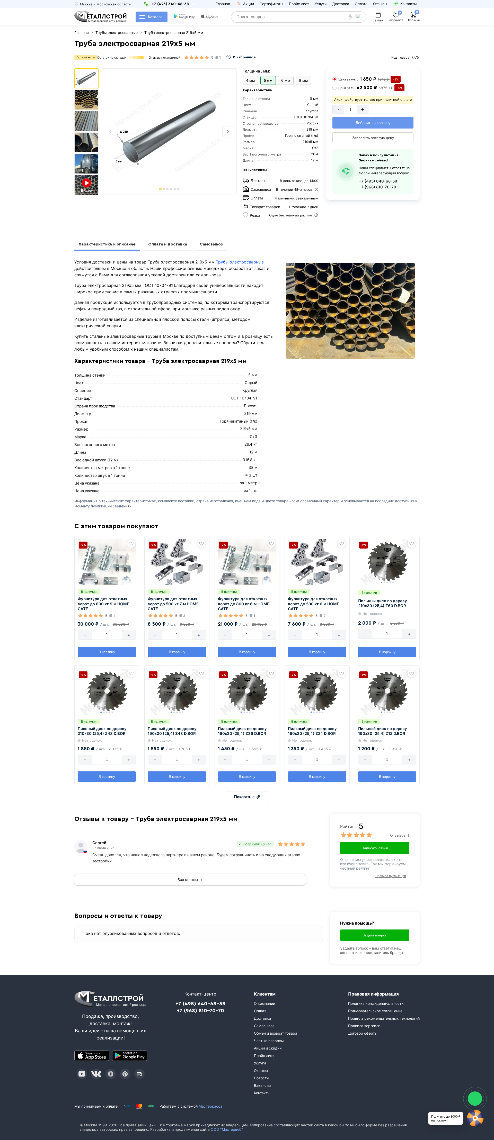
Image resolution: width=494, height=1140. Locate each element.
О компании (264, 1003)
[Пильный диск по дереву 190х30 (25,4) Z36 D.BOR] (247, 692)
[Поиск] (361, 17)
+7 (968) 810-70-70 (377, 187)
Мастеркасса (210, 1106)
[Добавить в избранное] (131, 544)
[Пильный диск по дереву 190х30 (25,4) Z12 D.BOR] (387, 692)
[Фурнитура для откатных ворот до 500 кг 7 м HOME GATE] (177, 562)
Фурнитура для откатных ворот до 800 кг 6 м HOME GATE (243, 603)
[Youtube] (82, 1074)
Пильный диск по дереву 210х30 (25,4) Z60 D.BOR (382, 603)
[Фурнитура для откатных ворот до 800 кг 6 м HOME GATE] (247, 562)
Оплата (361, 4)
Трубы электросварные (240, 262)
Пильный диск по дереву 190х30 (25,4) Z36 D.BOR (242, 731)
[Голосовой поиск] (350, 17)
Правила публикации (390, 876)
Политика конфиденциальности (375, 1003)
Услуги (321, 4)
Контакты (262, 1093)
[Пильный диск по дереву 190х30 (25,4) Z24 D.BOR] (317, 692)
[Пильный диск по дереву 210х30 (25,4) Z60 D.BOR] (387, 562)
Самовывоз (211, 244)
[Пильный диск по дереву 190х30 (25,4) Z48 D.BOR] (177, 692)
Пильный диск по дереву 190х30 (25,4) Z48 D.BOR (172, 731)
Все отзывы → (190, 879)
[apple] (210, 17)
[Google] (185, 17)
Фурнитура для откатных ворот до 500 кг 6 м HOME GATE (313, 603)
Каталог (155, 17)
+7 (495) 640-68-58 (378, 181)
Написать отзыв (374, 848)
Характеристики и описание (107, 244)
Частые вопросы (269, 1040)
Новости (261, 1078)
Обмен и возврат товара (275, 1033)
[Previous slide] (110, 131)
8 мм (303, 80)
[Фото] (169, 132)
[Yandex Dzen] (110, 1074)
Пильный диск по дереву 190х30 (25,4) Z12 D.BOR (382, 731)
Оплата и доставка (167, 244)
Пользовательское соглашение (375, 1011)
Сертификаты (271, 4)
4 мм (250, 80)
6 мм (285, 80)
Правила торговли (364, 1026)
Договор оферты (362, 1033)
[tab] (160, 188)
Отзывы (380, 4)
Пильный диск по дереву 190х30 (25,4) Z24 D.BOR (312, 731)
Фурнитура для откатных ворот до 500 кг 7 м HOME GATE (173, 603)
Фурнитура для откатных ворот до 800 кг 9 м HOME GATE (103, 603)
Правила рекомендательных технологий (384, 1018)
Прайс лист (299, 4)
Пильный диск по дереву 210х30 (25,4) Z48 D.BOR (102, 731)
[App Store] (91, 1055)
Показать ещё (247, 797)
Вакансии (262, 1085)
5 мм (268, 80)
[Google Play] (129, 1055)
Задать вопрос (375, 935)
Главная (223, 4)
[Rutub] (139, 1074)
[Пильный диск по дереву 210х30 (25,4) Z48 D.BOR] (107, 692)
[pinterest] (125, 1074)
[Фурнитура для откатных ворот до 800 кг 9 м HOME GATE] (107, 562)
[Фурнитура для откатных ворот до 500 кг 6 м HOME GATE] (317, 562)
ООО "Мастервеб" (227, 1129)
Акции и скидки (267, 1048)
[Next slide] (228, 131)
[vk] (96, 1074)
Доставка (340, 4)
